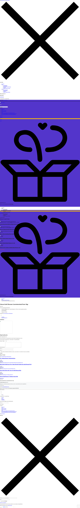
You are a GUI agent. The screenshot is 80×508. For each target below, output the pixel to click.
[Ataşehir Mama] (5, 0)
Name (1, 348)
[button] (40, 119)
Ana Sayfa (3, 298)
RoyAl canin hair (4, 111)
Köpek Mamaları (5, 213)
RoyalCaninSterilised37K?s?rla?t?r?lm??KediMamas (9, 114)
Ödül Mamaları (5, 90)
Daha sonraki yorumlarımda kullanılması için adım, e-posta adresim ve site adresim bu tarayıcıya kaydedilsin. (15, 351)
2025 (2, 112)
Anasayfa (3, 207)
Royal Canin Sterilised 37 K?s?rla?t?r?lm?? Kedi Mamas (9, 113)
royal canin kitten (4, 110)
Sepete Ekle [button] (1, 373)
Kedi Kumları (5, 86)
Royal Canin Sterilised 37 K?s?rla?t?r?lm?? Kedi (8, 410)
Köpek (2, 89)
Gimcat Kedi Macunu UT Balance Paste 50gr (9, 376)
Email (1, 350)
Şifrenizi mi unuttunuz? (3, 502)
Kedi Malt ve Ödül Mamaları (7, 210)
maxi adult (3, 109)
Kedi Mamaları (5, 85)
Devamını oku (2, 378)
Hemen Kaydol (10, 505)
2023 (2, 407)
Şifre (1, 499)
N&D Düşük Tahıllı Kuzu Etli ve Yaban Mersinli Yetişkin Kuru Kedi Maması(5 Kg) (15, 364)
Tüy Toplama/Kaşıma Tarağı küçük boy (7, 358)
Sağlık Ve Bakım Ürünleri (6, 88)
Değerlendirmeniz (2, 347)
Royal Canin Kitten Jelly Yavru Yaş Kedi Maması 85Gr (10, 370)
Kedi (2, 84)
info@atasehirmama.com (5, 386)
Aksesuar (4, 87)
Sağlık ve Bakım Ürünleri (6, 92)
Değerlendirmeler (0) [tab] (4, 317)
